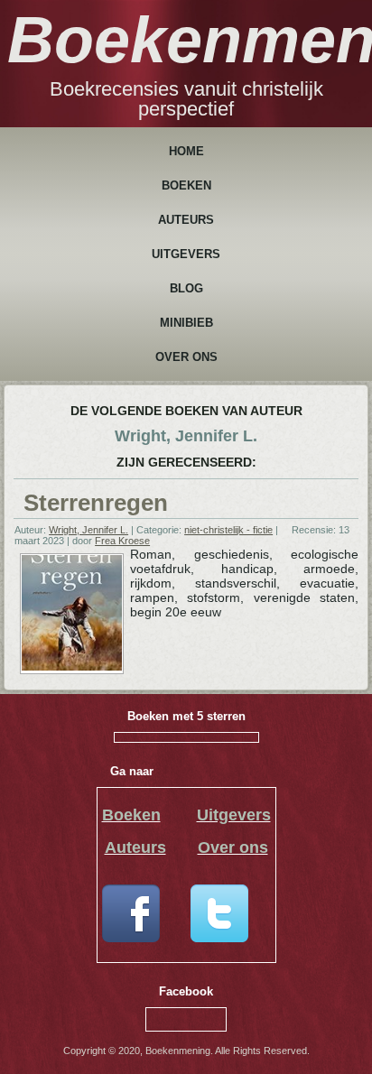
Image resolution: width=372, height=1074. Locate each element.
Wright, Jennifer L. (88, 529)
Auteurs (186, 220)
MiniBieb (186, 322)
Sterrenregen (95, 502)
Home (186, 151)
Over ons (186, 357)
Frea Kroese (122, 540)
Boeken (186, 185)
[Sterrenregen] (72, 667)
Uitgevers (186, 254)
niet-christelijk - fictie (228, 529)
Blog (186, 288)
